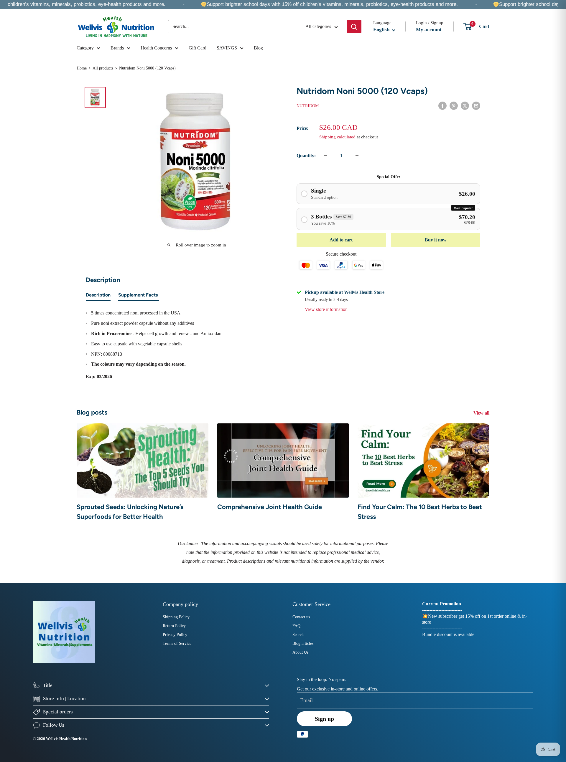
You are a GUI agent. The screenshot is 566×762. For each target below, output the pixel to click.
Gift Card (197, 47)
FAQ (296, 626)
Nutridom (308, 105)
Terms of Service (177, 643)
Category (85, 47)
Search (298, 634)
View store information (326, 309)
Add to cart (341, 239)
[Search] (354, 26)
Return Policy (174, 626)
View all (482, 412)
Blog (258, 47)
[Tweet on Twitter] (465, 105)
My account (429, 29)
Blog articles (302, 643)
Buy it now (436, 239)
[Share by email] (476, 105)
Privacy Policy (175, 634)
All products (103, 68)
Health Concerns (156, 47)
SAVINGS (227, 47)
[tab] (98, 296)
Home (82, 68)
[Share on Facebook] (442, 105)
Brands (117, 47)
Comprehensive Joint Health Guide (269, 507)
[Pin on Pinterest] (454, 105)
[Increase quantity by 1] (357, 155)
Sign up (324, 718)
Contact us (301, 617)
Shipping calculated (337, 136)
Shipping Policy (176, 617)
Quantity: (306, 155)
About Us (300, 652)
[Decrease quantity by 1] (326, 155)
